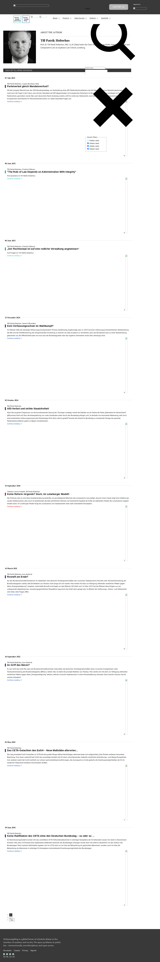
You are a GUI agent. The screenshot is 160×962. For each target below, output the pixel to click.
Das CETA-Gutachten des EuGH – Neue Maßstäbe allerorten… (42, 750)
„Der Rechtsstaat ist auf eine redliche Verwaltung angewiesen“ (43, 248)
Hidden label (94, 140)
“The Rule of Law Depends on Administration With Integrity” (41, 171)
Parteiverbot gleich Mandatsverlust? (28, 86)
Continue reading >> (14, 101)
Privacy (25, 950)
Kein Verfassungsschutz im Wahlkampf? (30, 326)
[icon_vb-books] (43, 16)
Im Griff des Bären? (18, 665)
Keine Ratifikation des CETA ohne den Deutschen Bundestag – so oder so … (51, 836)
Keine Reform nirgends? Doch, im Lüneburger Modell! (38, 494)
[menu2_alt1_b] (34, 16)
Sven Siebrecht (27, 574)
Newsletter (7, 950)
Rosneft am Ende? (17, 576)
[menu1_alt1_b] (25, 16)
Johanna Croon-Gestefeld (16, 492)
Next (11, 920)
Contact (17, 950)
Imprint (33, 950)
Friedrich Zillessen (28, 169)
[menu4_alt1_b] (17, 16)
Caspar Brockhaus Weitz (30, 84)
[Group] (31, 5)
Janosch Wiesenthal (29, 323)
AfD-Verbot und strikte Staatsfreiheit (28, 408)
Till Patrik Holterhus (14, 84)
